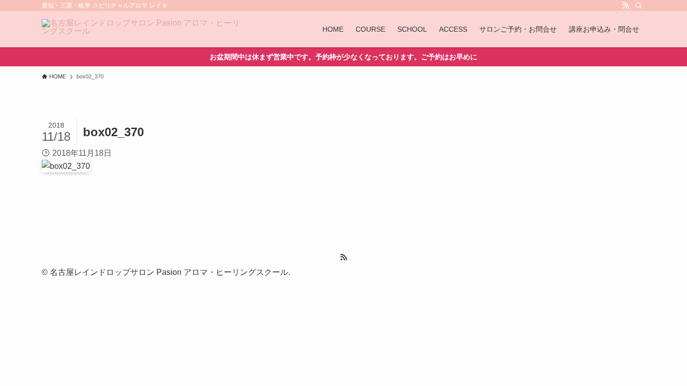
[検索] (638, 5)
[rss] (625, 5)
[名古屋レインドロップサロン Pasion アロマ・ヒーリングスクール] (142, 29)
